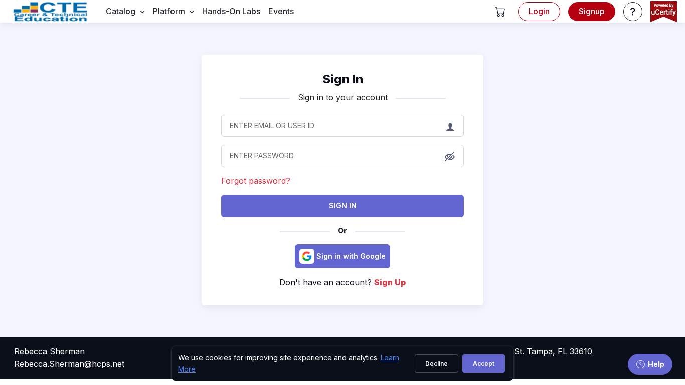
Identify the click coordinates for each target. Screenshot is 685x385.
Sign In (343, 205)
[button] (500, 11)
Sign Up (390, 282)
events (281, 11)
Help (656, 364)
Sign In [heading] (342, 79)
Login (539, 11)
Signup (592, 11)
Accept (483, 363)
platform (169, 11)
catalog (120, 11)
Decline (436, 363)
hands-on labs (231, 11)
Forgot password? (255, 181)
